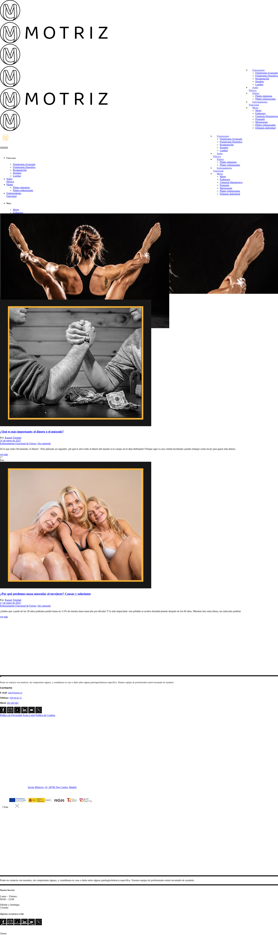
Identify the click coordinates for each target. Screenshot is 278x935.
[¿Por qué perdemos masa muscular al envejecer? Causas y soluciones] (75, 587)
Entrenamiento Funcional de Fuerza (18, 443)
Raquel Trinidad (13, 437)
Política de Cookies (45, 715)
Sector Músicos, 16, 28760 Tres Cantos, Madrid (52, 787)
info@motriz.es (15, 693)
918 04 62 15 (16, 698)
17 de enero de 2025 (10, 603)
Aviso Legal (29, 715)
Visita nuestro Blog (17, 927)
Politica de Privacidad (11, 715)
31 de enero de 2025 (10, 440)
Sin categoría (44, 443)
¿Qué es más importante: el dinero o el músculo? (32, 431)
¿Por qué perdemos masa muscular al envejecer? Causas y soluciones (45, 593)
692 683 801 (13, 703)
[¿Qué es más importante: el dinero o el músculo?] (75, 425)
